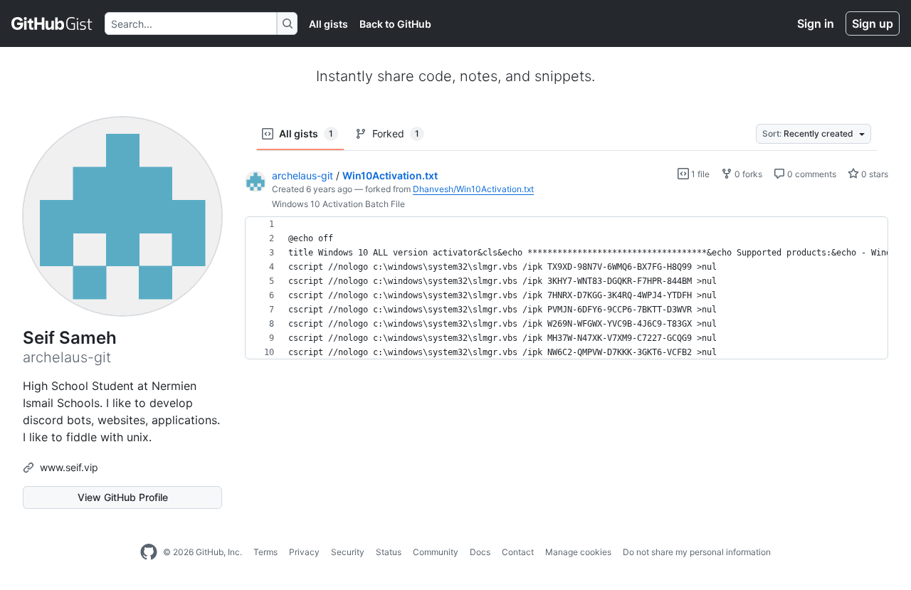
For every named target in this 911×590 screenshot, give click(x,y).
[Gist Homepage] (52, 23)
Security (347, 552)
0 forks (747, 174)
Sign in (815, 23)
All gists (328, 24)
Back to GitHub (395, 24)
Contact (518, 552)
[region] (567, 288)
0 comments (810, 174)
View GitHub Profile (123, 497)
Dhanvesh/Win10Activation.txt (473, 189)
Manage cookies (578, 552)
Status (388, 552)
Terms (265, 552)
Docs (480, 552)
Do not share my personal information (697, 552)
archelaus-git (302, 175)
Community (435, 552)
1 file (699, 174)
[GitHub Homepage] (148, 552)
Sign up (872, 23)
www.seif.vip (69, 467)
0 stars (873, 174)
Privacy (304, 552)
